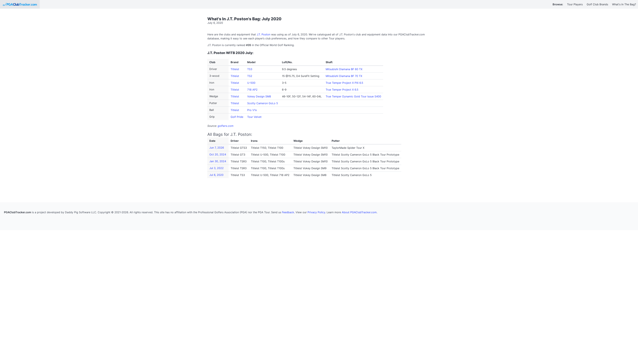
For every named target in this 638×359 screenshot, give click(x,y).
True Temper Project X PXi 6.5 (344, 82)
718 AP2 (252, 89)
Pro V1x (252, 110)
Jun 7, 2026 (216, 147)
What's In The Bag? (624, 4)
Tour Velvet (254, 117)
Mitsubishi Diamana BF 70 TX (344, 76)
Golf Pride (237, 117)
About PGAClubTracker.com (359, 212)
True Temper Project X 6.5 (342, 89)
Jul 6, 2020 (216, 175)
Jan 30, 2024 (217, 161)
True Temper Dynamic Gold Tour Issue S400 (353, 96)
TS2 (249, 76)
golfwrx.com (225, 125)
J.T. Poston (263, 34)
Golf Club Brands (597, 4)
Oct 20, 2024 (217, 154)
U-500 (251, 82)
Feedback (288, 212)
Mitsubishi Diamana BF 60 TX (344, 69)
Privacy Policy (316, 212)
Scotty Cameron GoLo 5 (262, 103)
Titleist (235, 69)
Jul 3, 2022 (216, 168)
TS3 (249, 69)
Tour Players (575, 4)
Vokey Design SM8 (259, 96)
